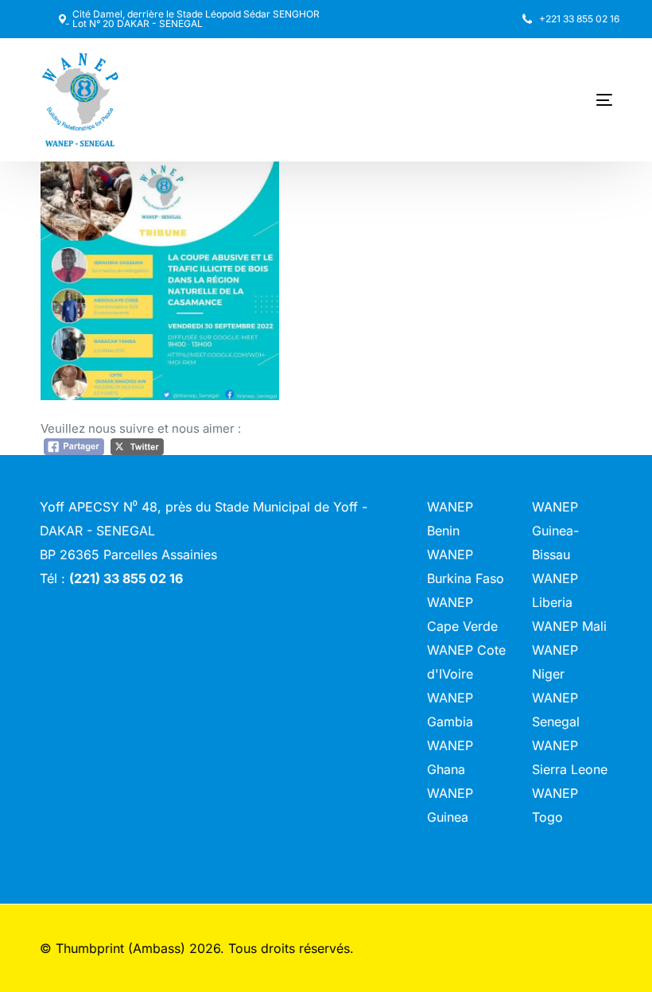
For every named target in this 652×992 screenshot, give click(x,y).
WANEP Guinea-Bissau (555, 530)
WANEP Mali (569, 626)
